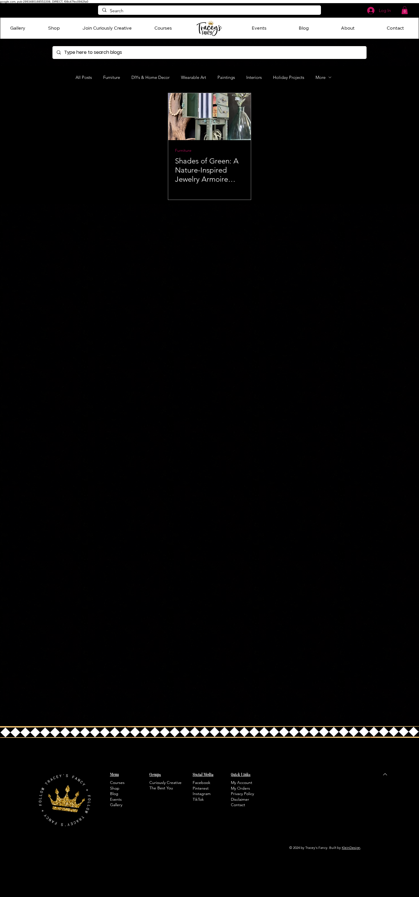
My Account (241, 782)
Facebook (201, 782)
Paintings (226, 77)
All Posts (84, 77)
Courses (117, 782)
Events (116, 799)
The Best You (161, 787)
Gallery (116, 804)
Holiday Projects (288, 77)
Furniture (111, 77)
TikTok (198, 799)
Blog (114, 793)
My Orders (240, 788)
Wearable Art (193, 77)
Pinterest (201, 788)
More (321, 77)
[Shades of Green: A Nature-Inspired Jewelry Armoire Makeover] (209, 116)
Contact (238, 804)
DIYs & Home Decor (150, 77)
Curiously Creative (165, 782)
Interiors (254, 77)
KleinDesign (351, 847)
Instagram (202, 793)
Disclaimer (240, 799)
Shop (114, 788)
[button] (404, 10)
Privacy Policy (242, 793)
